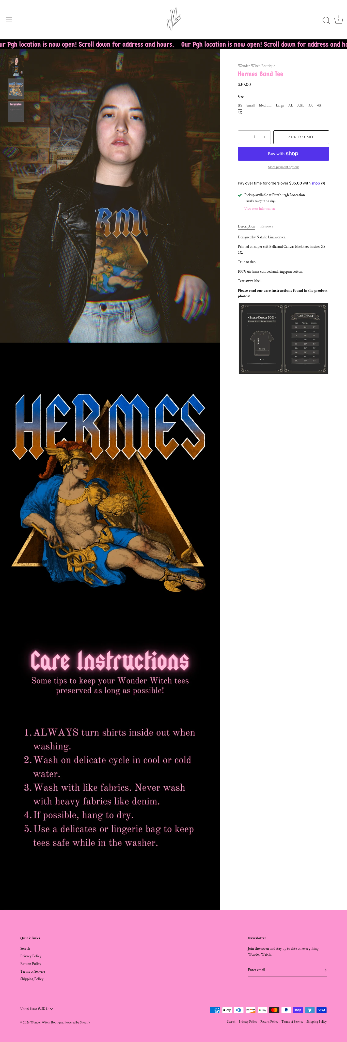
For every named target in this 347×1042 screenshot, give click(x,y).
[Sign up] (324, 970)
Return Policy (30, 963)
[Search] (326, 20)
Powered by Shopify (77, 1022)
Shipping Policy (31, 979)
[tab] (249, 226)
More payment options (283, 167)
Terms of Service (32, 971)
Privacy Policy (30, 956)
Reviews (266, 226)
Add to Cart (301, 137)
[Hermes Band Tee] (16, 65)
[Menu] (8, 19)
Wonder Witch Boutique (256, 66)
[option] (16, 66)
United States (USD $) (34, 1009)
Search (25, 948)
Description (246, 226)
